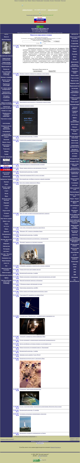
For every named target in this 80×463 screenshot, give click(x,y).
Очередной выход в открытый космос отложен (32, 164)
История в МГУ (74, 161)
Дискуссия (63, 0)
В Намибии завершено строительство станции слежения (35, 266)
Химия (6, 154)
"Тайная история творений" (75, 98)
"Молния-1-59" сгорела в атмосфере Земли (31, 231)
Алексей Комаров (42, 455)
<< (13, 436)
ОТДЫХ (6, 191)
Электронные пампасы (75, 258)
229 (32, 436)
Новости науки (6, 272)
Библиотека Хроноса (6, 179)
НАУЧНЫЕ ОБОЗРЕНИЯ (6, 104)
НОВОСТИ (6, 263)
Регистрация (57, 0)
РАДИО (6, 184)
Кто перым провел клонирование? (6, 88)
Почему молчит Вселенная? (6, 80)
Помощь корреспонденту (7, 439)
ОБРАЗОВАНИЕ (6, 123)
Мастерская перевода (74, 231)
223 (20, 436)
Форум (75, 264)
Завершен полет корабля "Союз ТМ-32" (30, 355)
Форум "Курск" (74, 198)
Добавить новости (75, 440)
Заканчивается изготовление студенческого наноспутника (35, 102)
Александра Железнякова (41, 31)
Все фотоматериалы (74, 280)
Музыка (74, 127)
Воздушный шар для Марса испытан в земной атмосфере (35, 179)
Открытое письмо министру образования (6, 127)
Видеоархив (74, 140)
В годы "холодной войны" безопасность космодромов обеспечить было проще (41, 406)
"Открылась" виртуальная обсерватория (30, 389)
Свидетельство (39, 38)
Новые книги (74, 75)
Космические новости (6, 55)
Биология (6, 139)
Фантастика (74, 261)
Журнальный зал (6, 66)
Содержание (21, 0)
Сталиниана (74, 183)
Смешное (6, 205)
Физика (6, 151)
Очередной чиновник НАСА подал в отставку (32, 175)
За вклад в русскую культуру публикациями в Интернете (75, 239)
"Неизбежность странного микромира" (6, 115)
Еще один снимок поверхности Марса (30, 182)
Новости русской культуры (6, 269)
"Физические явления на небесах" (6, 107)
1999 (74, 274)
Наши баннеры (6, 260)
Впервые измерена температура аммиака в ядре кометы (34, 73)
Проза (74, 56)
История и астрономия (6, 96)
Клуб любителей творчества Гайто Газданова (75, 221)
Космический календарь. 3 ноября (29, 235)
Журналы (6, 237)
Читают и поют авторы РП (6, 187)
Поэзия (75, 59)
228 (30, 436)
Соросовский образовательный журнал (6, 135)
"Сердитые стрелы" (74, 112)
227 (28, 436)
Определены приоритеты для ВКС (29, 288)
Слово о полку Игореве (75, 164)
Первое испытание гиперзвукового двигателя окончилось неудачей (38, 277)
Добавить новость (75, 438)
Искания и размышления (75, 65)
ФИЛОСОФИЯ (74, 143)
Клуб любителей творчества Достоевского (74, 216)
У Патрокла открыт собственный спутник (31, 284)
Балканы (74, 54)
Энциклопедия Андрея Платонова (75, 227)
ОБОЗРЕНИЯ (74, 88)
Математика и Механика (6, 145)
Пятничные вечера (74, 211)
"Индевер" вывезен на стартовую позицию (31, 242)
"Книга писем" (74, 101)
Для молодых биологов (6, 173)
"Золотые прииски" (74, 107)
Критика (74, 68)
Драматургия (74, 62)
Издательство (75, 80)
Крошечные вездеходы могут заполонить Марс (32, 358)
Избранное (6, 243)
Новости (34, 0)
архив (41, 15)
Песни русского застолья (6, 199)
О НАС (6, 208)
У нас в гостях (75, 78)
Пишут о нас (6, 221)
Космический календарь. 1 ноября (29, 351)
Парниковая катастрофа (6, 84)
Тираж (6, 224)
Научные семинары (6, 77)
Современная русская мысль (74, 146)
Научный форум (6, 39)
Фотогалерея (74, 124)
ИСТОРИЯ (74, 153)
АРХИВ (74, 266)
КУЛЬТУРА (74, 115)
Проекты (6, 231)
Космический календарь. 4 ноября (29, 171)
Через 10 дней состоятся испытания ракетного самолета (34, 213)
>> (36, 436)
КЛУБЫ (75, 208)
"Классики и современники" (74, 91)
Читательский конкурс (75, 249)
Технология (6, 149)
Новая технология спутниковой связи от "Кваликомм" (34, 347)
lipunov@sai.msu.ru (56, 447)
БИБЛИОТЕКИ (6, 176)
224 (22, 436)
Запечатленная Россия (74, 179)
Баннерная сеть (6, 258)
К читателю (74, 41)
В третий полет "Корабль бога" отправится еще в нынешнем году (37, 316)
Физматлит (6, 69)
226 (26, 436)
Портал (16, 0)
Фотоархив (6, 249)
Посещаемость (6, 234)
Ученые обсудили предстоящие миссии (30, 269)
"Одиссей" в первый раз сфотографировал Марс (32, 336)
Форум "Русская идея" (74, 195)
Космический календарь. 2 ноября (29, 273)
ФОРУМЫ (74, 185)
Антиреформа (6, 131)
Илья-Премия (75, 252)
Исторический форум (75, 202)
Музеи (6, 193)
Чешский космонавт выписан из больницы (31, 280)
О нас (26, 0)
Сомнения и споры (74, 72)
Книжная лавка (39, 0)
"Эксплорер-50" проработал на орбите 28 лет (32, 295)
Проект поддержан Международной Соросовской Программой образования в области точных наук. (40, 32)
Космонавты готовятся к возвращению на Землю (33, 433)
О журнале (6, 216)
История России (74, 158)
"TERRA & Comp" (6, 110)
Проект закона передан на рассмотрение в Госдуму (33, 168)
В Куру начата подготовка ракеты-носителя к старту (34, 291)
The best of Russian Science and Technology (6, 282)
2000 (74, 272)
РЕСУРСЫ (6, 226)
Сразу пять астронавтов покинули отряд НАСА (32, 227)
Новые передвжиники (75, 121)
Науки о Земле (6, 142)
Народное (6, 203)
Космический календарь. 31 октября (29, 410)
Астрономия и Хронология (75, 172)
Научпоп (6, 182)
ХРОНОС (74, 156)
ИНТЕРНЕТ (6, 251)
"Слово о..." (74, 95)
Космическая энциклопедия (33, 15)
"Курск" (74, 48)
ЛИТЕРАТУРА (74, 34)
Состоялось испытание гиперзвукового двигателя (33, 414)
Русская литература (6, 156)
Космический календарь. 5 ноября (29, 136)
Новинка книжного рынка (27, 105)
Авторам (6, 213)
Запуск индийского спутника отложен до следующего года (35, 344)
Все (6, 265)
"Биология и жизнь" (6, 118)
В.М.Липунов (45, 37)
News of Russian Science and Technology (6, 73)
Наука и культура (6, 102)
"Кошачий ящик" (75, 104)
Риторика (74, 133)
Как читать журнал (6, 218)
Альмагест (6, 100)
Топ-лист (52, 0)
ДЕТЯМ (75, 255)
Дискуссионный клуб (74, 188)
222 (17, 436)
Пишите (29, 0)
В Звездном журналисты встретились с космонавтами (34, 238)
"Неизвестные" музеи (74, 130)
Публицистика (75, 46)
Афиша (6, 277)
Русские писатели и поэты (6, 240)
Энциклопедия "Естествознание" (6, 63)
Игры (6, 196)
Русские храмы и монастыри (74, 137)
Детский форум (74, 205)
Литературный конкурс (74, 245)
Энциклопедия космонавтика (6, 59)
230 (34, 436)
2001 (74, 269)
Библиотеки (6, 246)
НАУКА (6, 34)
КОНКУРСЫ (6, 163)
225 (24, 436)
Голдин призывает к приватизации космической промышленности (37, 340)
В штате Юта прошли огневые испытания (31, 140)
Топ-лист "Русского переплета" (6, 254)
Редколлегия (6, 210)
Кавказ (75, 51)
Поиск (6, 229)
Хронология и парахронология (6, 92)
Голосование (47, 0)
